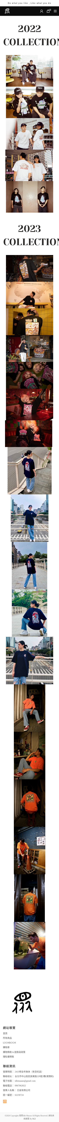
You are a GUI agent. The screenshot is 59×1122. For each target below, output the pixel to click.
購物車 (6, 1047)
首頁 (5, 1033)
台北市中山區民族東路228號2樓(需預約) (34, 1076)
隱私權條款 (8, 1056)
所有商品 (7, 1038)
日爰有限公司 (23, 1090)
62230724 (19, 1095)
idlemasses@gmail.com (25, 1081)
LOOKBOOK (9, 1042)
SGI (34, 1119)
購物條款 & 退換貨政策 (14, 1052)
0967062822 (20, 1085)
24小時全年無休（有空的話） (29, 1072)
